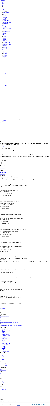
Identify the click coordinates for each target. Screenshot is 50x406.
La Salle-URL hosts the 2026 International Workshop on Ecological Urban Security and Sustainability (11, 325)
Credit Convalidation (4, 363)
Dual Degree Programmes (6, 12)
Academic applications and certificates (6, 335)
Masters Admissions (5, 27)
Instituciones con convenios (5, 342)
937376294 (1, 369)
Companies (3, 3)
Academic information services (6, 31)
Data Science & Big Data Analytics (7, 22)
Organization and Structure (6, 52)
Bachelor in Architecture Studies (5, 147)
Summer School (4, 15)
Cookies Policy (18, 405)
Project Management (5, 21)
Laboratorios (3, 356)
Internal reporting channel (4, 389)
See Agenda (1, 317)
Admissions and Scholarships (7, 24)
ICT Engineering (5, 19)
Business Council (5, 48)
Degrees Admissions (5, 26)
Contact (2, 384)
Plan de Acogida (3, 340)
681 (0, 373)
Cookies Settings (33, 404)
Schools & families (4, 4)
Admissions (3, 25)
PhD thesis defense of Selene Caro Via (4, 316)
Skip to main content (2, 0)
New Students (3, 1)
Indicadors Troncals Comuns (5, 344)
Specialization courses (5, 13)
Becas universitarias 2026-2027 (5, 364)
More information (5, 120)
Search (2, 6)
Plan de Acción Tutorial (4, 339)
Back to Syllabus (2, 151)
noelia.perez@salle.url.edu (3, 370)
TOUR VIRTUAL (5, 85)
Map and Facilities (4, 388)
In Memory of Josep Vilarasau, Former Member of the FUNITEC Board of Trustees (9, 322)
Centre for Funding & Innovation (6, 42)
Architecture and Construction (6, 17)
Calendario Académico (4, 338)
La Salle (2, 383)
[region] (25, 404)
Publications (4, 39)
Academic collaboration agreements (5, 334)
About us (4, 51)
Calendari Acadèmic (4, 346)
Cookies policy (18, 401)
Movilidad (3, 341)
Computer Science (5, 18)
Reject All (38, 404)
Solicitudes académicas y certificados (6, 343)
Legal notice (11, 401)
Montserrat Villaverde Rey (3, 172)
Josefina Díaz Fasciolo (2, 168)
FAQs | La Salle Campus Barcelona (7, 28)
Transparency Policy (5, 54)
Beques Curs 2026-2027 (4, 365)
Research (3, 34)
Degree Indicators (3, 329)
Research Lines (4, 38)
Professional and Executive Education (7, 44)
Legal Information (5, 55)
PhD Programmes (5, 16)
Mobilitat (3, 349)
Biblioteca (3, 359)
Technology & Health (5, 23)
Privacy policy (14, 401)
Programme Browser (5, 10)
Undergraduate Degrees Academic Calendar (6, 330)
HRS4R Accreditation (5, 40)
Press (2, 5)
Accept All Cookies (43, 404)
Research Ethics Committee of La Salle (7, 41)
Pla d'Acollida (3, 348)
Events (3, 121)
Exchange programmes (4, 333)
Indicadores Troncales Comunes (5, 336)
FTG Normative (3, 331)
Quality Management (5, 53)
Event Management (5, 47)
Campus (2, 29)
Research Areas (4, 37)
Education (3, 9)
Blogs (2, 49)
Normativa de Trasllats (4, 350)
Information (3, 86)
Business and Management (6, 20)
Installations (4, 33)
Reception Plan (3, 332)
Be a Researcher (4, 36)
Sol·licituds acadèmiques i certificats (5, 351)
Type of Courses (5, 11)
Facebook (1, 374)
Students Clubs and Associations (6, 32)
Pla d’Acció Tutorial (4, 347)
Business (3, 43)
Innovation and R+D (5, 45)
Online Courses (4, 14)
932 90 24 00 (4, 73)
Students (2, 2)
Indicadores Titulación (4, 337)
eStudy (2, 355)
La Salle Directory (5, 56)
